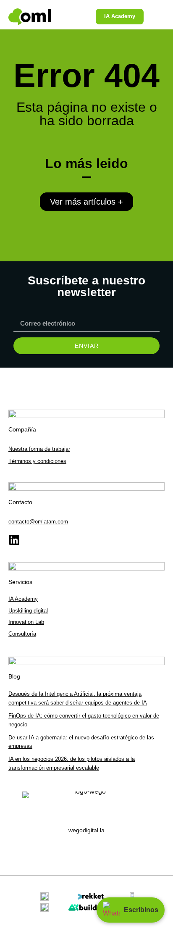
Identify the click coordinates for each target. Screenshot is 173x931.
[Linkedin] (14, 539)
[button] (153, 17)
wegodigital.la (86, 830)
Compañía (22, 429)
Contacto (20, 502)
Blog (14, 676)
